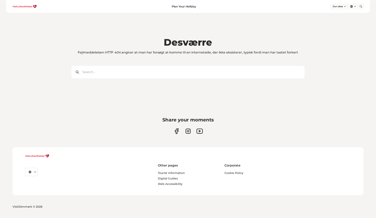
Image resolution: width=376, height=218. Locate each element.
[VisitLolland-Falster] (37, 156)
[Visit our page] (176, 131)
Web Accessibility (170, 184)
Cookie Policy (233, 173)
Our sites (338, 6)
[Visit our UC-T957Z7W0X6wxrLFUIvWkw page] (199, 131)
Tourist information (171, 173)
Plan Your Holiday (184, 6)
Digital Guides (168, 178)
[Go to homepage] (25, 6)
